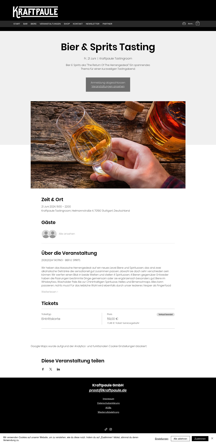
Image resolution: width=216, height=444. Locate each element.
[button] (198, 23)
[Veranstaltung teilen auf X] (50, 369)
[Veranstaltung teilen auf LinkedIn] (58, 369)
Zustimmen (200, 438)
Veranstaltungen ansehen (108, 86)
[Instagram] (110, 429)
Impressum (108, 398)
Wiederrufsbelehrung (108, 412)
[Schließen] (212, 438)
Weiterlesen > (49, 292)
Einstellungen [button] (161, 438)
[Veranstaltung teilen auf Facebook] (42, 369)
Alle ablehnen (180, 438)
